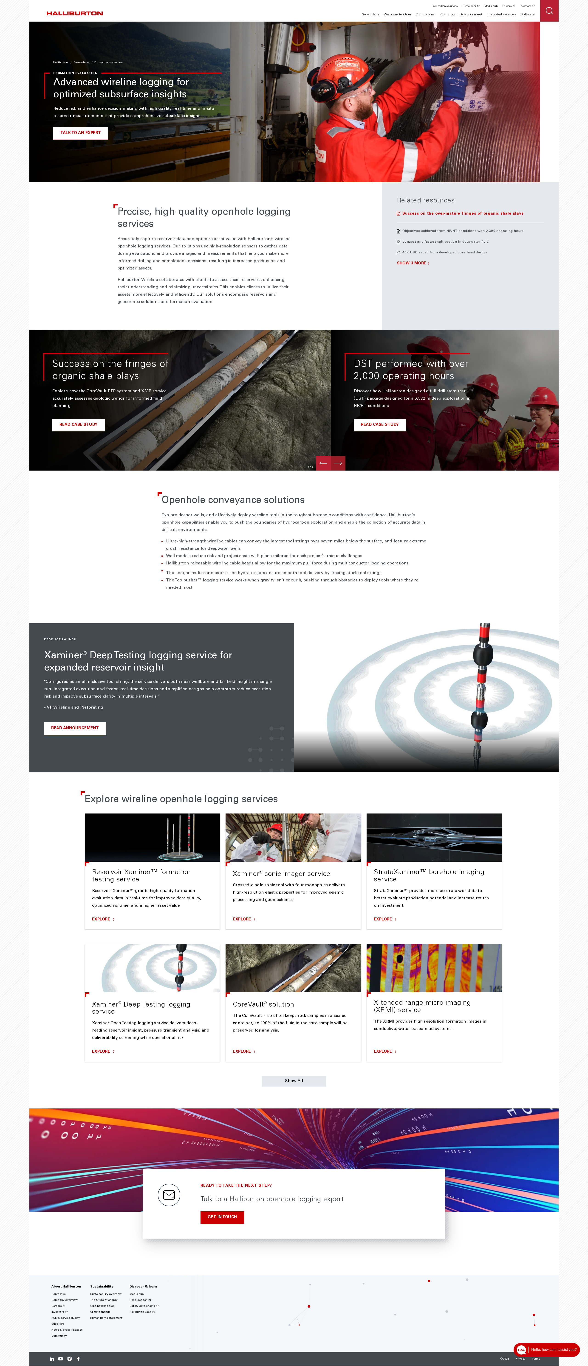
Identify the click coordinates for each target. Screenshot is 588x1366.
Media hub (491, 6)
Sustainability (471, 6)
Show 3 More (411, 264)
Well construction (397, 14)
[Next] (338, 463)
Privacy (521, 1359)
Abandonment (471, 14)
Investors (525, 6)
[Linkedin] (52, 1359)
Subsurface (370, 14)
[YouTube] (61, 1359)
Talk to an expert (80, 133)
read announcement (75, 728)
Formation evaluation (108, 62)
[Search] (549, 11)
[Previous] (323, 463)
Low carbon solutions (445, 6)
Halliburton (60, 62)
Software (527, 14)
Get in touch (222, 1217)
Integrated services (501, 14)
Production (448, 14)
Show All (294, 1081)
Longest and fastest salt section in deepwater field (445, 242)
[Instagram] (69, 1359)
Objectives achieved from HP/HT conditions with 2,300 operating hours (463, 231)
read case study (78, 425)
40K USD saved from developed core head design (444, 252)
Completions (425, 14)
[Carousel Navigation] (330, 463)
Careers (507, 6)
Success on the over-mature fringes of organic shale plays (462, 214)
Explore (101, 920)
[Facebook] (78, 1359)
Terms (536, 1359)
